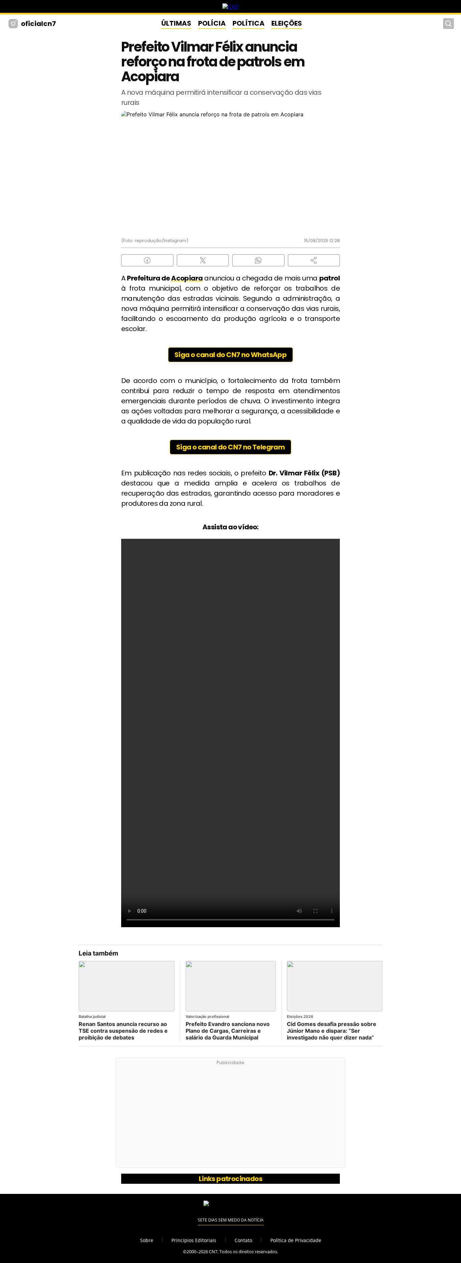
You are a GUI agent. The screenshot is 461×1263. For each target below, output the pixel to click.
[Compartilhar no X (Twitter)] (203, 260)
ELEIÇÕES (286, 23)
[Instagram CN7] (14, 23)
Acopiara (186, 278)
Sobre (146, 1240)
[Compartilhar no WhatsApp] (258, 260)
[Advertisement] (230, 1116)
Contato (243, 1240)
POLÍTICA (249, 23)
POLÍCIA (212, 23)
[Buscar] (448, 23)
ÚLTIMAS (176, 23)
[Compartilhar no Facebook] (147, 260)
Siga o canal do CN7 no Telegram (230, 447)
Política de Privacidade (295, 1240)
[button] (314, 260)
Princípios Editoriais (193, 1240)
